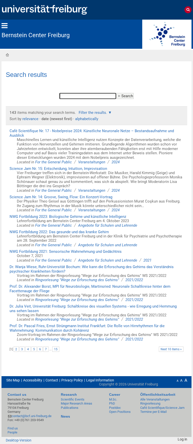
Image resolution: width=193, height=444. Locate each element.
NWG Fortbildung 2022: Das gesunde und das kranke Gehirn (59, 232)
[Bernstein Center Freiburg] (166, 33)
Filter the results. (93, 112)
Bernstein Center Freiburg (36, 35)
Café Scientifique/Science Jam (162, 408)
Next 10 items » (171, 349)
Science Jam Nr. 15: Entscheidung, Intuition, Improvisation (58, 168)
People (12, 432)
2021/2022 (134, 280)
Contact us (17, 394)
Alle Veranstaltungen (155, 399)
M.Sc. (113, 399)
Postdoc (115, 408)
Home (7, 55)
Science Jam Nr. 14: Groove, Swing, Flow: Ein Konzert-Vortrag (61, 197)
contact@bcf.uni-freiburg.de (32, 416)
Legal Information (100, 380)
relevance (30, 119)
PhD (112, 403)
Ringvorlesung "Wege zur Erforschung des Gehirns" (77, 280)
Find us (13, 428)
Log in (182, 439)
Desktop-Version (18, 440)
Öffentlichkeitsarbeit (157, 394)
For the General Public (53, 162)
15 (56, 349)
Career (114, 394)
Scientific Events (72, 399)
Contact (51, 380)
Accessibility (32, 380)
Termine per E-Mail (153, 412)
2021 (147, 260)
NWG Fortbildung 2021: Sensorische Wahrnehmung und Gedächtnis (66, 251)
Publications (69, 408)
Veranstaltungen (91, 162)
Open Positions (120, 412)
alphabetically (86, 119)
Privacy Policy (72, 380)
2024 (116, 162)
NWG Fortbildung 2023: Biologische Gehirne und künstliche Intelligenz (68, 216)
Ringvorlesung (150, 403)
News (65, 416)
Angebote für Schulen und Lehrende (107, 225)
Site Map (13, 380)
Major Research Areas (76, 403)
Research (69, 394)
